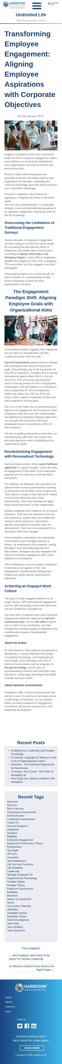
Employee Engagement (20, 840)
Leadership (13, 871)
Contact (42, 21)
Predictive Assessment (20, 888)
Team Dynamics (16, 930)
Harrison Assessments (17, 362)
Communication (16, 815)
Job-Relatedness (16, 860)
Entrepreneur (14, 846)
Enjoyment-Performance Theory (25, 843)
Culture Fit (13, 822)
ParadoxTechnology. (16, 667)
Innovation (13, 857)
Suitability (12, 909)
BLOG (8, 1011)
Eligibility (12, 836)
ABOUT (8, 1002)
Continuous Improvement (21, 819)
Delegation (13, 829)
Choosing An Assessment (21, 812)
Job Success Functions (20, 864)
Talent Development (18, 919)
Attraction (12, 801)
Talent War (13, 923)
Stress (10, 902)
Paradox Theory (16, 885)
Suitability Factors (17, 913)
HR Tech (12, 854)
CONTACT (10, 1007)
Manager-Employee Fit (20, 874)
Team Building (15, 927)
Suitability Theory (17, 916)
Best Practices (15, 808)
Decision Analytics (17, 826)
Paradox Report (16, 881)
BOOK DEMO (32, 1048)
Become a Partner (30, 21)
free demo (40, 621)
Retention (12, 895)
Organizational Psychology (22, 878)
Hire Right (12, 850)
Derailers (12, 833)
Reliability (12, 892)
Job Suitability (15, 867)
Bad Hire (12, 805)
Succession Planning (19, 906)
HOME (8, 997)
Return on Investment (19, 899)
